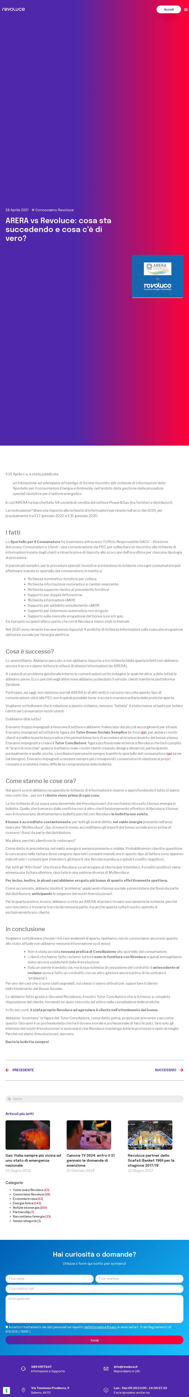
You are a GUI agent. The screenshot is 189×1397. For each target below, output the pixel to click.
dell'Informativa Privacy (100, 1327)
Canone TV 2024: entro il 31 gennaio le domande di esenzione (91, 1161)
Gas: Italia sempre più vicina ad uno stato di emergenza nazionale (33, 1161)
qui (143, 732)
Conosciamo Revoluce (54, 210)
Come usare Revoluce (28, 1190)
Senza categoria (25, 1221)
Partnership (21, 1212)
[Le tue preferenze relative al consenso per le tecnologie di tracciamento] (6, 1390)
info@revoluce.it (126, 1367)
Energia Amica (23, 1203)
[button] (169, 9)
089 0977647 (41, 1367)
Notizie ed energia (26, 1207)
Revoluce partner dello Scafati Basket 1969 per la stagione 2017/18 (151, 1161)
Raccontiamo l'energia (29, 1216)
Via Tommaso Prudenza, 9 (50, 1388)
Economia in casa (25, 1199)
